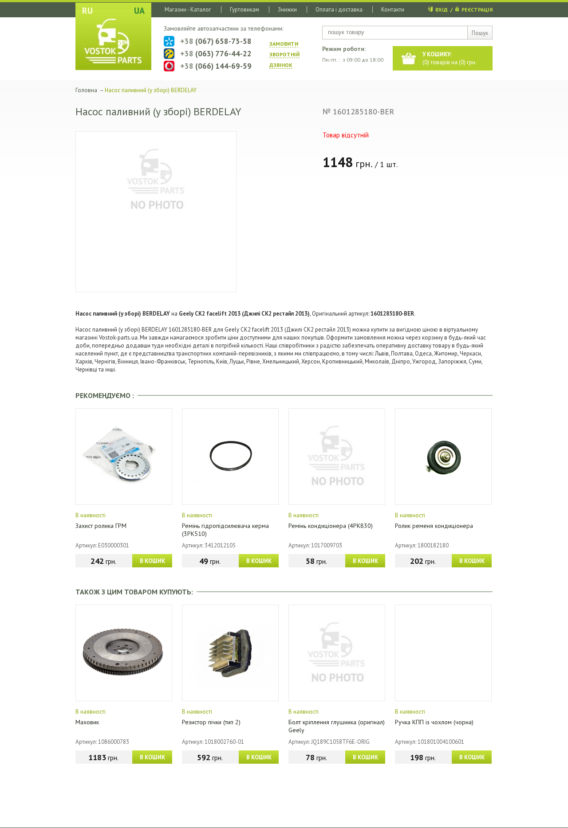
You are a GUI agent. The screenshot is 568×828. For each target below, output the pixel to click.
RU (87, 11)
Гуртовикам (244, 9)
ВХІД (441, 9)
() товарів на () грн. (449, 58)
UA (139, 11)
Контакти (392, 9)
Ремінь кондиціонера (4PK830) (330, 526)
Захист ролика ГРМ (100, 526)
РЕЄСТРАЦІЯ (477, 9)
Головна (86, 90)
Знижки (287, 9)
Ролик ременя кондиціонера (434, 526)
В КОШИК (152, 561)
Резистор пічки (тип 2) (211, 722)
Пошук (480, 33)
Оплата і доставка (339, 9)
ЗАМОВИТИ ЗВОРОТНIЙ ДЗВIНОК (284, 54)
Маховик (87, 722)
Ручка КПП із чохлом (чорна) (434, 722)
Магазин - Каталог (188, 9)
